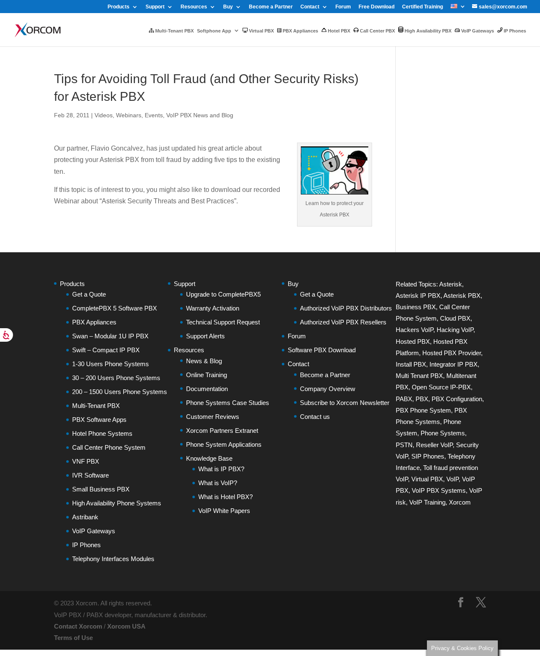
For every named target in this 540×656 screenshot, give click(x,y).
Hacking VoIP (455, 329)
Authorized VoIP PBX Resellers (343, 322)
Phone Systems (443, 433)
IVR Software (90, 475)
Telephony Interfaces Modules (113, 558)
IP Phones (514, 30)
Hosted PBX (413, 341)
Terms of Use (73, 637)
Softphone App (214, 30)
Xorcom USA (126, 626)
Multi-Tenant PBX (174, 30)
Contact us (315, 416)
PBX (422, 398)
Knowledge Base (209, 458)
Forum (343, 7)
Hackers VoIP (414, 329)
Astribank (85, 517)
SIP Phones (427, 456)
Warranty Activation (212, 308)
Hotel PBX (338, 30)
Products (119, 7)
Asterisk (450, 284)
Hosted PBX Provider (451, 352)
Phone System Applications (224, 444)
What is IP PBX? (221, 468)
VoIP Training (427, 502)
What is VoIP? (217, 482)
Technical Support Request (223, 322)
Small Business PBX (101, 489)
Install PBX (411, 364)
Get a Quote (89, 294)
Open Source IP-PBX (441, 387)
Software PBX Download (322, 350)
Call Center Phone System (109, 447)
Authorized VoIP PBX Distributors (346, 308)
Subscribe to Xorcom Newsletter (344, 402)
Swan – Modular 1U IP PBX (110, 336)
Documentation (207, 388)
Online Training (206, 374)
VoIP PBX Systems (439, 490)
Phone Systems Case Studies (227, 402)
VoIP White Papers (224, 510)
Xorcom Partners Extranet (222, 430)
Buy (228, 7)
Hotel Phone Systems (102, 433)
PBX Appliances (299, 30)
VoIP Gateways (477, 30)
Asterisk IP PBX (418, 295)
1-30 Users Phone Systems (110, 363)
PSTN (404, 444)
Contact (309, 7)
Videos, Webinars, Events (128, 115)
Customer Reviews (212, 416)
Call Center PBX (377, 30)
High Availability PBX (427, 30)
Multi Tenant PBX (419, 375)
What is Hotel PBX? (225, 496)
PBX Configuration (457, 398)
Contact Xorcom (78, 626)
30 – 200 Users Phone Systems (116, 377)
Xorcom (460, 502)
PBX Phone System (423, 410)
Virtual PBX (261, 30)
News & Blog (204, 360)
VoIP (452, 479)
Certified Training (422, 7)
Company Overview (327, 388)
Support (155, 7)
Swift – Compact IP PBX (106, 350)
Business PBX (416, 306)
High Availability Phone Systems (116, 503)
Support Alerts (205, 336)
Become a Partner (271, 7)
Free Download (376, 7)
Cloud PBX (455, 318)
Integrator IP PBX (453, 364)
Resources (194, 7)
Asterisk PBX (462, 295)
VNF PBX (85, 461)
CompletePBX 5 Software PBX (114, 308)
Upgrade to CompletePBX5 (223, 294)
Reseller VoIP (434, 444)
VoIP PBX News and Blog (199, 115)
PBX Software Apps (99, 419)
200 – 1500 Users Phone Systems (119, 391)
